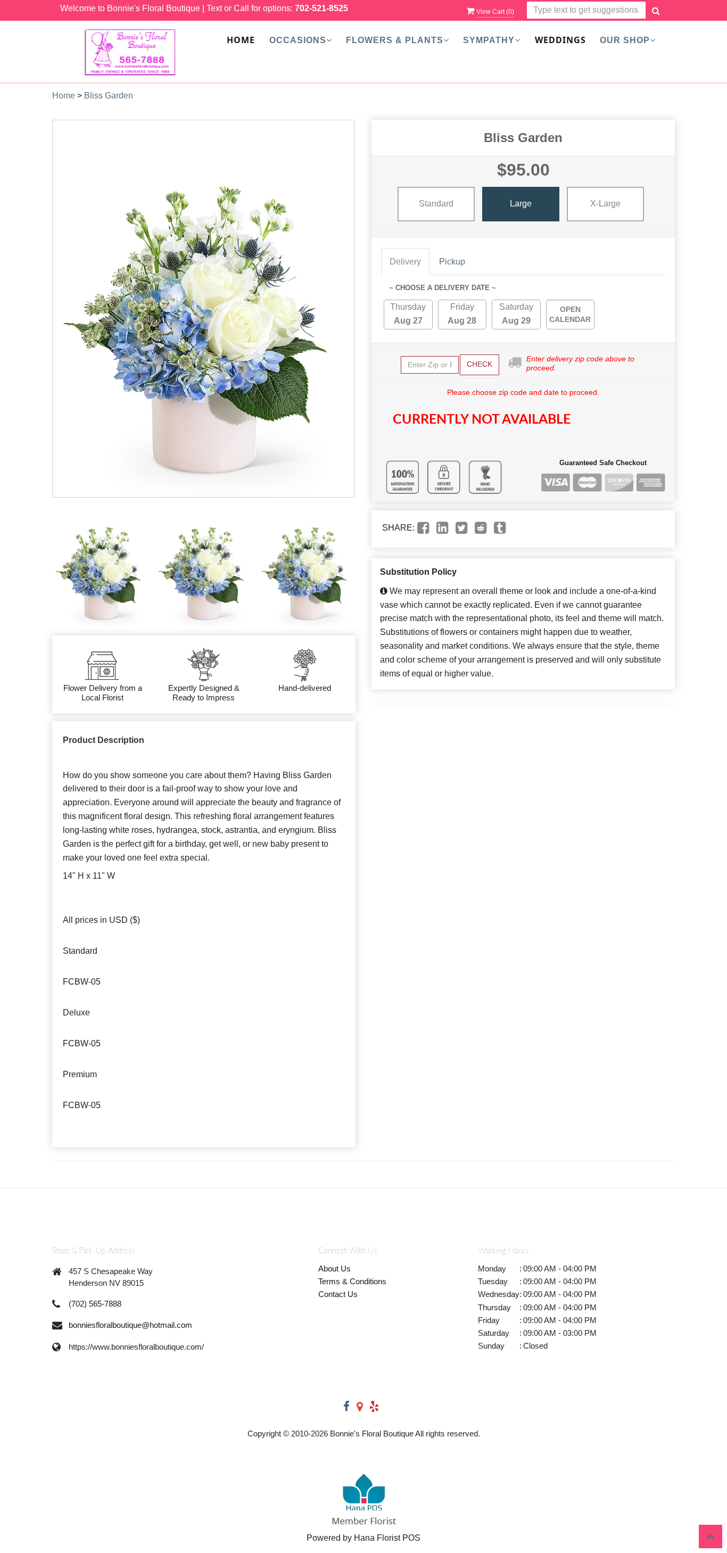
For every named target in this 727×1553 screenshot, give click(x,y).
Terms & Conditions (352, 1281)
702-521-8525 (321, 8)
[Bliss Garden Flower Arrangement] (101, 566)
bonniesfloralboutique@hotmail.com (130, 1324)
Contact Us (338, 1294)
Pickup (452, 261)
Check (479, 364)
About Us (334, 1268)
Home (241, 40)
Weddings (560, 40)
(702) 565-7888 (95, 1303)
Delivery (405, 261)
